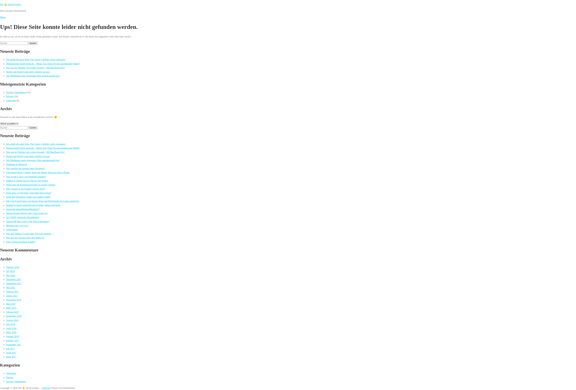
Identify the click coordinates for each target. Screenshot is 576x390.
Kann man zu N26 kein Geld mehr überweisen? (28, 193)
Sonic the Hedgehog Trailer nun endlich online (28, 197)
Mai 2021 (10, 287)
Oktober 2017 (12, 340)
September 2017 (13, 344)
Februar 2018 (12, 336)
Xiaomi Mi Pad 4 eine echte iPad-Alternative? (28, 221)
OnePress (46, 388)
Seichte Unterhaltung (16, 92)
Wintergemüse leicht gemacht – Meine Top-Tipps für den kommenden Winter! (43, 63)
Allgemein (11, 100)
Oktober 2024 (12, 267)
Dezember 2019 (13, 300)
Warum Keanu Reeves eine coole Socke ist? (27, 213)
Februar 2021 (12, 291)
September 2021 (13, 283)
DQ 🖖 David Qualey (10, 4)
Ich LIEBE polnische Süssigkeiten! (22, 217)
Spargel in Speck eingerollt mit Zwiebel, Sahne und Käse (33, 205)
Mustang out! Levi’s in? (17, 225)
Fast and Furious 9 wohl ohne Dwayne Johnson (28, 233)
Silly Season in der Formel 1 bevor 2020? (25, 189)
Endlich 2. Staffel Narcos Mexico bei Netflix (27, 180)
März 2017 (11, 357)
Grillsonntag (12, 229)
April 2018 (11, 328)
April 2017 (11, 352)
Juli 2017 (10, 348)
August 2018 (12, 320)
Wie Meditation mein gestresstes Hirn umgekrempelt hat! (33, 76)
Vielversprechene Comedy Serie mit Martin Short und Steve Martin (38, 172)
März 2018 (11, 332)
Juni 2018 (10, 324)
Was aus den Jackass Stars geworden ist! (25, 237)
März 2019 (11, 308)
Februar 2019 (12, 312)
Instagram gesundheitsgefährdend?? (23, 209)
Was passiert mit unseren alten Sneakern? (25, 168)
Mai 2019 (10, 304)
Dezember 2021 (13, 279)
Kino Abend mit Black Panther (20, 242)
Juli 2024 (10, 271)
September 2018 (13, 316)
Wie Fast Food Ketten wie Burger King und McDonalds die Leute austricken (42, 201)
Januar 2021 (12, 296)
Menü (3, 17)
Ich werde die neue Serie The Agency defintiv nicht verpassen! (35, 59)
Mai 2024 (10, 275)
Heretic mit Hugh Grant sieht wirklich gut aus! (28, 72)
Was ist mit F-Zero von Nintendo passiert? (26, 176)
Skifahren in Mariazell (16, 164)
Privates (10, 96)
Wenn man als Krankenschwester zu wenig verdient (30, 185)
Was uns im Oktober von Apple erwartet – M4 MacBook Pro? (35, 68)
